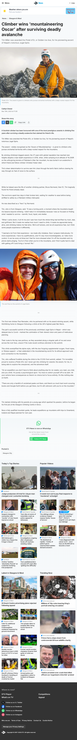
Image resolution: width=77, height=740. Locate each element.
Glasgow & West (15, 18)
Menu (7, 3)
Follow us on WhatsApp (14, 710)
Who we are (6, 720)
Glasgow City (7, 453)
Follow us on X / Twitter (14, 702)
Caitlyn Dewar (7, 109)
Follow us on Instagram (14, 714)
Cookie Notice (47, 720)
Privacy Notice (27, 720)
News (4, 18)
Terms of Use (15, 720)
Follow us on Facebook (14, 706)
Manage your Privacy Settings (13, 726)
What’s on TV (7, 697)
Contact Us (37, 720)
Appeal (41, 697)
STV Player (6, 694)
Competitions (44, 694)
